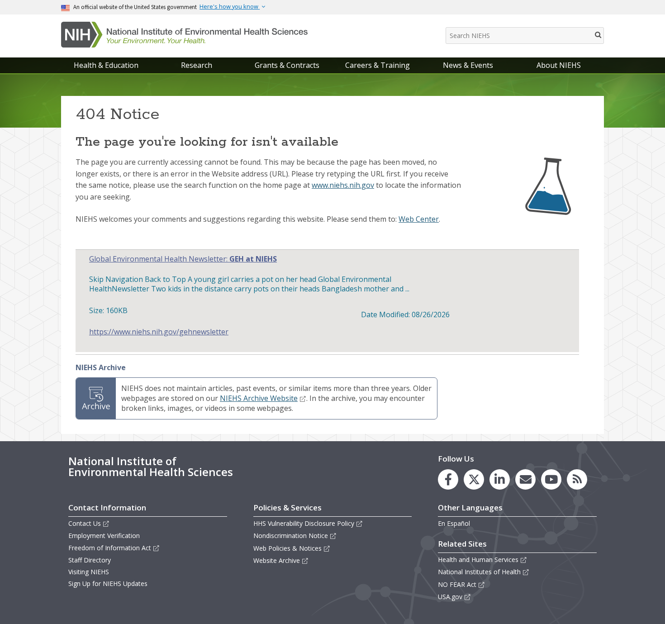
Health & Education (106, 65)
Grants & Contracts (287, 65)
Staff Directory (89, 560)
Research (196, 65)
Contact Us (84, 523)
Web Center (419, 219)
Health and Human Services (478, 559)
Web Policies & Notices (287, 548)
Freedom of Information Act (109, 547)
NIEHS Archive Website (259, 398)
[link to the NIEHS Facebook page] (448, 479)
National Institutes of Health (479, 571)
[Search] (598, 34)
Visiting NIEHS (88, 571)
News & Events (468, 65)
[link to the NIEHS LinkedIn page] (499, 479)
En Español (454, 523)
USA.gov (450, 596)
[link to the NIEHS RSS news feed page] (577, 479)
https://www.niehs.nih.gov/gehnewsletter (158, 332)
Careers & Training (377, 65)
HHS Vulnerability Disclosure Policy (303, 523)
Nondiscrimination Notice (290, 535)
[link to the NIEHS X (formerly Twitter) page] (474, 479)
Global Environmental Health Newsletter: (183, 259)
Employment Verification (104, 535)
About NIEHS (559, 65)
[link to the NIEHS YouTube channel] (551, 479)
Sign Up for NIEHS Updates (107, 583)
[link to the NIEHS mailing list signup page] (525, 479)
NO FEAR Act (457, 584)
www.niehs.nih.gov (343, 185)
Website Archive (276, 560)
